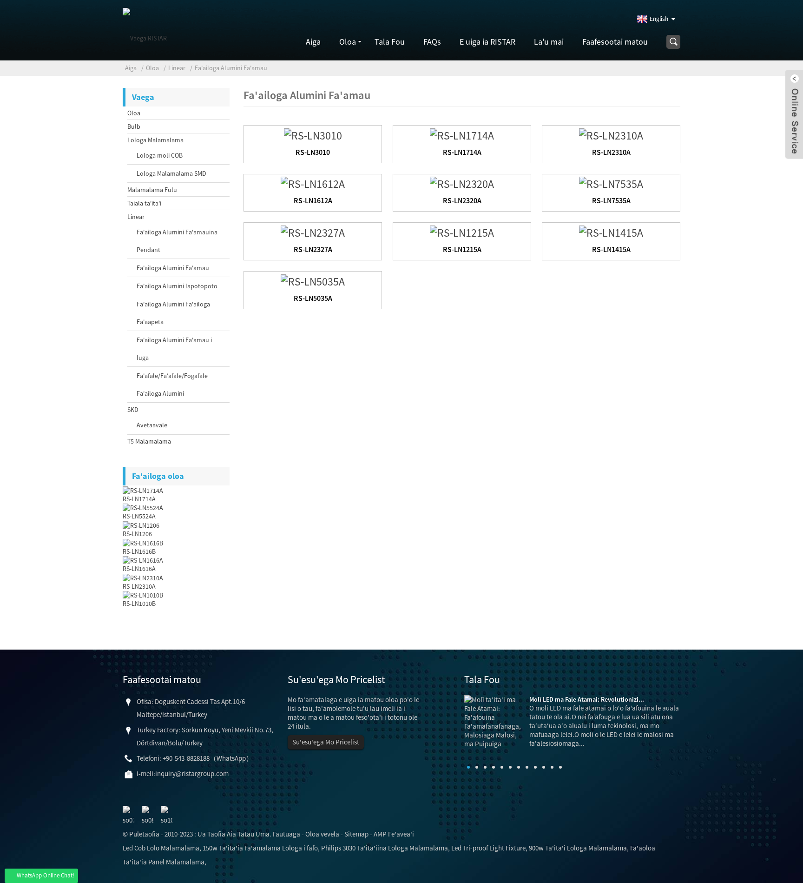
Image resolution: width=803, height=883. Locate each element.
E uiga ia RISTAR (487, 41)
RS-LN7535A (611, 200)
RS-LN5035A (313, 298)
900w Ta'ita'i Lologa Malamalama (578, 847)
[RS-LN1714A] (462, 134)
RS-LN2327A (313, 249)
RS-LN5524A (139, 516)
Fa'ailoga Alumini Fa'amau (231, 68)
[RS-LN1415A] (611, 231)
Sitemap (356, 834)
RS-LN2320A (462, 200)
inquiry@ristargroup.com (192, 773)
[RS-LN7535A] (611, 183)
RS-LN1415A (611, 249)
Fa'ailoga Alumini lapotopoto (177, 286)
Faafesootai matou (615, 41)
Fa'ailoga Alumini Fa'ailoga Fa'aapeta (173, 313)
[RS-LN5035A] (313, 280)
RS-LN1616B (139, 551)
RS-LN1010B (139, 603)
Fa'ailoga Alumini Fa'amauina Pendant (177, 241)
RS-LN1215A (462, 249)
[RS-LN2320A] (462, 183)
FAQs (432, 41)
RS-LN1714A (139, 499)
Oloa (347, 41)
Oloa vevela (322, 834)
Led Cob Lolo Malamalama (161, 847)
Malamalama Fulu (152, 190)
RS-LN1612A (313, 200)
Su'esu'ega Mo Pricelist (325, 741)
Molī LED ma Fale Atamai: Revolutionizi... (586, 699)
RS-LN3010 (313, 152)
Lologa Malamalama (155, 140)
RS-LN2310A (139, 586)
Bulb (133, 126)
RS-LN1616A (139, 568)
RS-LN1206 (137, 534)
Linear (176, 68)
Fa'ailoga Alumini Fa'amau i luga (174, 349)
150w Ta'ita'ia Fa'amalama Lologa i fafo (260, 847)
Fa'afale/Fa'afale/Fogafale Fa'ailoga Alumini (172, 385)
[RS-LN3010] (313, 134)
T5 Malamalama (149, 441)
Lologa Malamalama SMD (171, 173)
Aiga (313, 41)
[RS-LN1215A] (462, 231)
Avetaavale (152, 425)
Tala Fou (390, 41)
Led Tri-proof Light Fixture (488, 847)
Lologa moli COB (160, 155)
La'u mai (549, 41)
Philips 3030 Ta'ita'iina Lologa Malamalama (384, 847)
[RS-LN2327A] (313, 231)
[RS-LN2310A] (611, 134)
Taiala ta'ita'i (144, 203)
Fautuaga (286, 834)
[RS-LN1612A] (313, 183)
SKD (132, 409)
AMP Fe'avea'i (394, 834)
